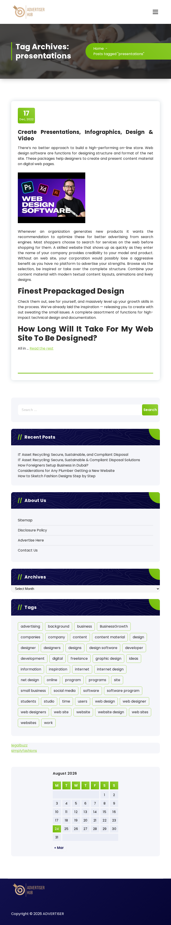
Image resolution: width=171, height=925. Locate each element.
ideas (133, 658)
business (84, 626)
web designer (134, 701)
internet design (110, 669)
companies (30, 637)
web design (105, 701)
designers (52, 647)
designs (74, 647)
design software (103, 647)
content (80, 637)
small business (33, 690)
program (73, 679)
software (91, 690)
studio (49, 701)
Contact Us (28, 550)
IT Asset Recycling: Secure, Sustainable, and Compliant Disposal (73, 454)
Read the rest (41, 348)
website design (111, 712)
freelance (79, 658)
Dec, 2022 (26, 115)
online (52, 679)
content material (110, 637)
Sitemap (25, 520)
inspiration (58, 669)
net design (30, 679)
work (48, 722)
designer (28, 647)
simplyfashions (24, 750)
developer (134, 647)
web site (61, 712)
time (66, 701)
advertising (30, 626)
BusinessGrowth (114, 626)
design (138, 637)
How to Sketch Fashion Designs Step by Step (57, 476)
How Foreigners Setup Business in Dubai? (53, 465)
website (83, 712)
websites (28, 722)
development (33, 658)
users (82, 701)
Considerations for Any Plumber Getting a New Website (66, 470)
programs (97, 679)
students (28, 701)
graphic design (108, 658)
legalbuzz (19, 745)
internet (82, 669)
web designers (33, 712)
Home (98, 48)
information (31, 669)
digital (57, 658)
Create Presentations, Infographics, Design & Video (85, 135)
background (58, 626)
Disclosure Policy (32, 530)
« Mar (59, 847)
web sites (140, 712)
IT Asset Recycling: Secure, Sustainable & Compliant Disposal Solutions (79, 459)
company (56, 637)
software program (123, 690)
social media (64, 690)
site (117, 679)
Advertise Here (31, 540)
